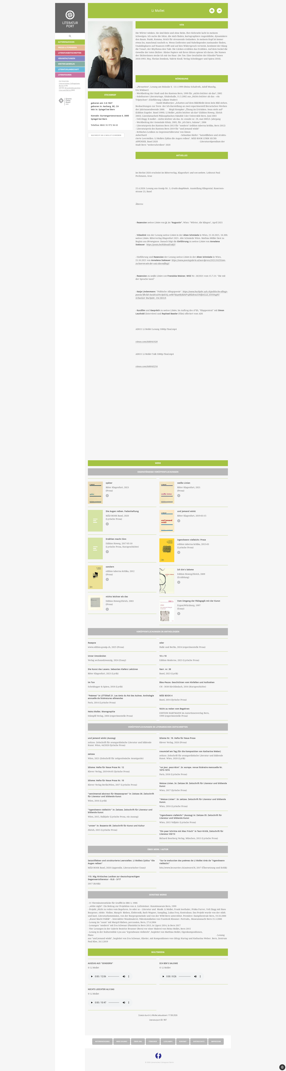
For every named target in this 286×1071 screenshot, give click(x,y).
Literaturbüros (65, 90)
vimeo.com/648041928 (147, 341)
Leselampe (168, 1041)
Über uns (138, 1041)
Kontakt (182, 1041)
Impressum (216, 1041)
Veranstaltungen (66, 58)
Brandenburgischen (72, 88)
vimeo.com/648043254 (147, 366)
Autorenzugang (102, 1041)
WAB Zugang (121, 1041)
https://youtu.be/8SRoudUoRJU (160, 244)
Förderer (153, 1041)
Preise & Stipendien (67, 47)
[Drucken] (211, 10)
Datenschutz (199, 1041)
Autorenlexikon (66, 42)
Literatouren (64, 75)
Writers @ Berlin (66, 64)
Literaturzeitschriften (69, 53)
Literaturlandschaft (68, 69)
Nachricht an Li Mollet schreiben (106, 135)
